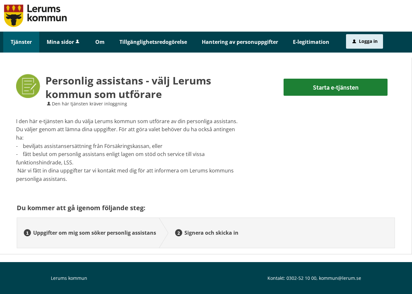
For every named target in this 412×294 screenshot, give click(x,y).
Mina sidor (60, 41)
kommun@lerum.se (340, 278)
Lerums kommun (69, 278)
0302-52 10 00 (301, 278)
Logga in (365, 41)
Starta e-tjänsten (336, 87)
